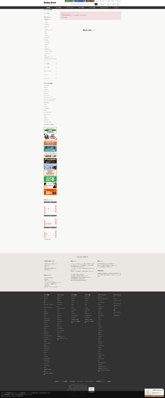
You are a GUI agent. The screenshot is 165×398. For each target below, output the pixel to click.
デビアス (99, 338)
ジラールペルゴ (46, 326)
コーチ (58, 311)
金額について (47, 265)
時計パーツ (46, 371)
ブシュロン (100, 343)
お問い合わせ (72, 381)
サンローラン (59, 315)
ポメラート (100, 353)
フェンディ (59, 323)
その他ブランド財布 (74, 319)
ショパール (46, 324)
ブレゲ (45, 354)
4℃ (98, 360)
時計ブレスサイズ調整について (50, 268)
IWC (44, 302)
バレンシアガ (59, 321)
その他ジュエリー (117, 315)
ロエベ (58, 334)
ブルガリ (45, 352)
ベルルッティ (59, 326)
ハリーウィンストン (47, 343)
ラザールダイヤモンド (102, 362)
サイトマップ (79, 381)
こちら (49, 263)
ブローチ (115, 308)
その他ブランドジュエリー (103, 368)
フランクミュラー (47, 348)
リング (115, 298)
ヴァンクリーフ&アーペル (48, 307)
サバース (99, 325)
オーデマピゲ (46, 313)
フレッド (99, 349)
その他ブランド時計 (47, 369)
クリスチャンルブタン (61, 308)
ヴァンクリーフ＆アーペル (103, 298)
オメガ (45, 300)
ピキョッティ (100, 341)
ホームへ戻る (64, 17)
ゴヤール (58, 313)
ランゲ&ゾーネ (46, 360)
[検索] (96, 4)
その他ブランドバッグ (61, 336)
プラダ (58, 325)
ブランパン (46, 350)
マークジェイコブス (60, 330)
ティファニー (46, 337)
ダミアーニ (100, 334)
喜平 (114, 310)
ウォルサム (100, 308)
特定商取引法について (100, 381)
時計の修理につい (48, 269)
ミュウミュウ (59, 332)
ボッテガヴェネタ (60, 328)
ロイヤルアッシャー (101, 366)
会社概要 (109, 381)
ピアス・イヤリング (117, 303)
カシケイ (99, 311)
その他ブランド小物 (88, 319)
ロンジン (45, 367)
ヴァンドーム (100, 306)
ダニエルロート (46, 333)
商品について (47, 266)
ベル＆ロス (46, 356)
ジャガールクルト (47, 320)
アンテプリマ (59, 302)
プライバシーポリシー (89, 381)
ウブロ (45, 309)
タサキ (99, 332)
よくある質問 (64, 381)
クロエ (72, 304)
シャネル (45, 322)
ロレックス (46, 296)
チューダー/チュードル (48, 335)
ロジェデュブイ (46, 365)
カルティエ (46, 298)
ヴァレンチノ (59, 304)
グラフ (99, 323)
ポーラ (99, 351)
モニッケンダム (101, 358)
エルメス (45, 311)
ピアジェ (45, 345)
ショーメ (99, 328)
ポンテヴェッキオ (101, 355)
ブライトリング (46, 346)
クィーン (99, 319)
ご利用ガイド (103, 266)
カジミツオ (100, 313)
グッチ (45, 316)
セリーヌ (58, 317)
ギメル (99, 317)
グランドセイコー (47, 318)
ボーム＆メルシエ (47, 358)
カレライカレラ (101, 315)
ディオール (59, 319)
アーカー (99, 304)
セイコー (45, 328)
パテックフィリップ (47, 339)
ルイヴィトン (46, 363)
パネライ (45, 341)
